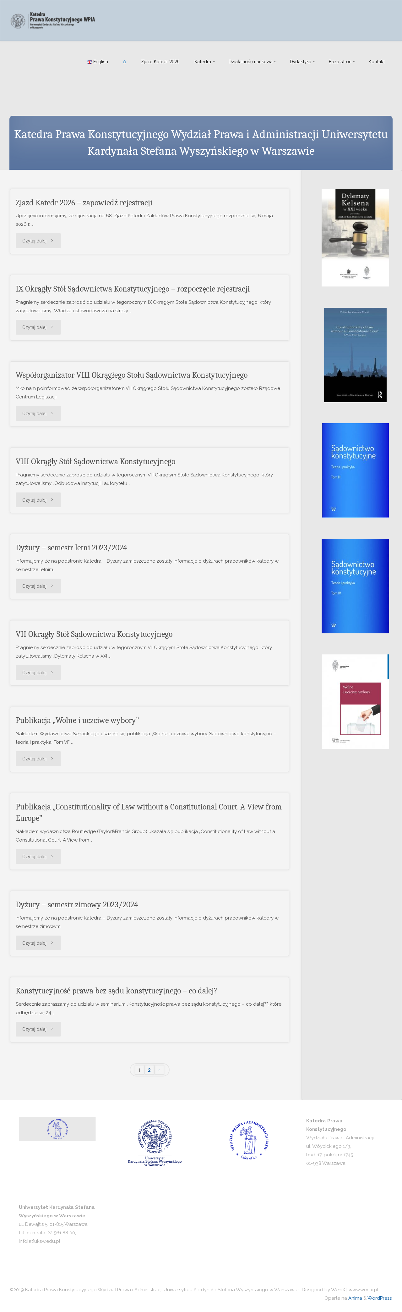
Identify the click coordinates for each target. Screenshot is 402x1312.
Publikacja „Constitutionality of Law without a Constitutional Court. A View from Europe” (149, 812)
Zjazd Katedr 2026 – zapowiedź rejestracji (84, 203)
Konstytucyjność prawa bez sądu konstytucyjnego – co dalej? (116, 991)
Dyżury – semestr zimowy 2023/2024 (77, 904)
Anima (354, 1298)
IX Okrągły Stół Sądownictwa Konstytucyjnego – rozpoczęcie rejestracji (133, 289)
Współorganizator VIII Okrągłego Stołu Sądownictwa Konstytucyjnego (131, 375)
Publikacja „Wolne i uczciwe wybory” (77, 720)
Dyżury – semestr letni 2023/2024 (71, 548)
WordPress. (380, 1298)
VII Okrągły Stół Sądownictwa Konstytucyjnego (94, 634)
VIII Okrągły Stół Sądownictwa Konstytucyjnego (95, 461)
